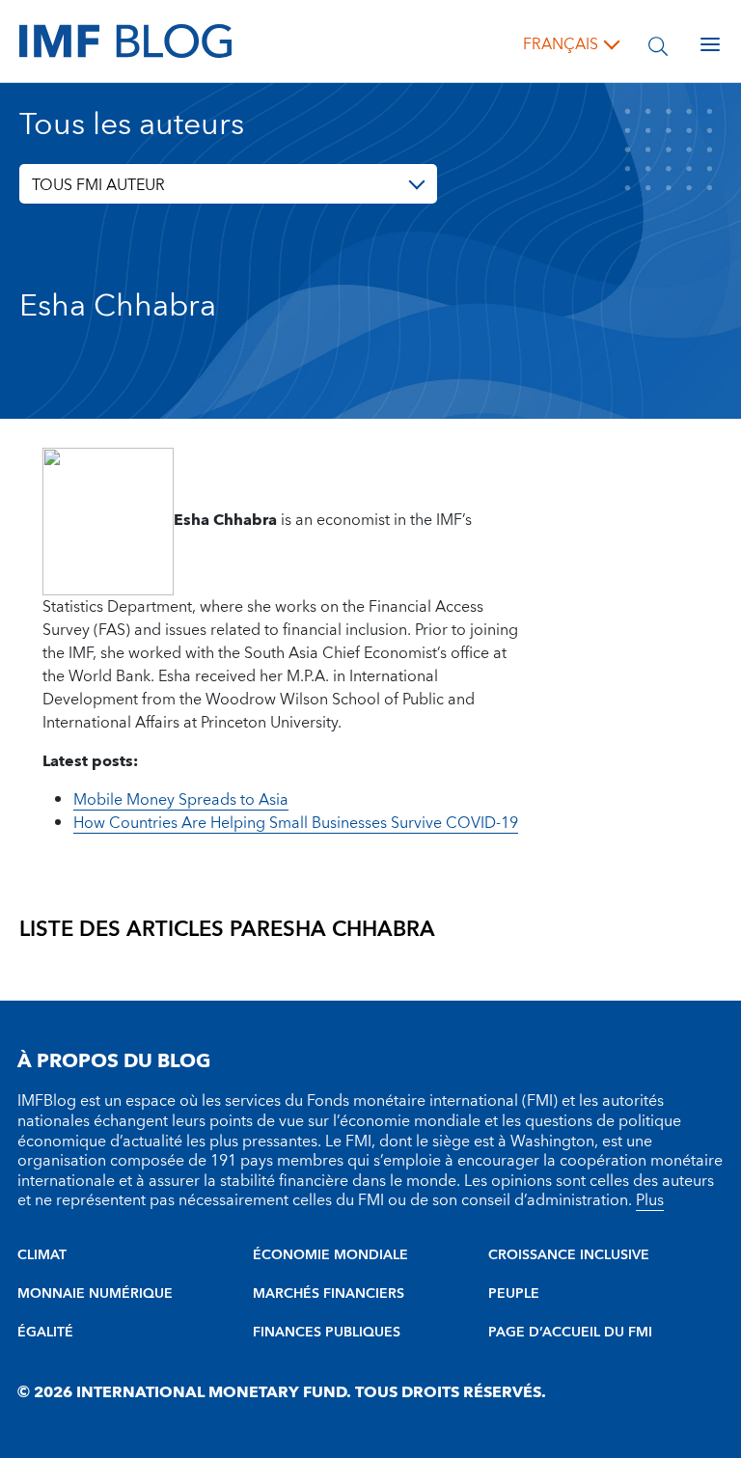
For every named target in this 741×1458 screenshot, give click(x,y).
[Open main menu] (710, 44)
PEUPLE (513, 1294)
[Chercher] (658, 44)
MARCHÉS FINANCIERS (328, 1294)
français (560, 44)
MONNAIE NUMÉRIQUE (95, 1294)
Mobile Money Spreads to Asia (180, 799)
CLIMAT (42, 1255)
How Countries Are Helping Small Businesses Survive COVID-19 (295, 823)
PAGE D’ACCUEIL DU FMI (570, 1332)
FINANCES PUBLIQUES (326, 1332)
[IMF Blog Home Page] (125, 40)
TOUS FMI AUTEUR (98, 185)
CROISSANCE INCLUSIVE (568, 1255)
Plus (650, 1200)
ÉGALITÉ (45, 1332)
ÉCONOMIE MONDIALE (330, 1255)
